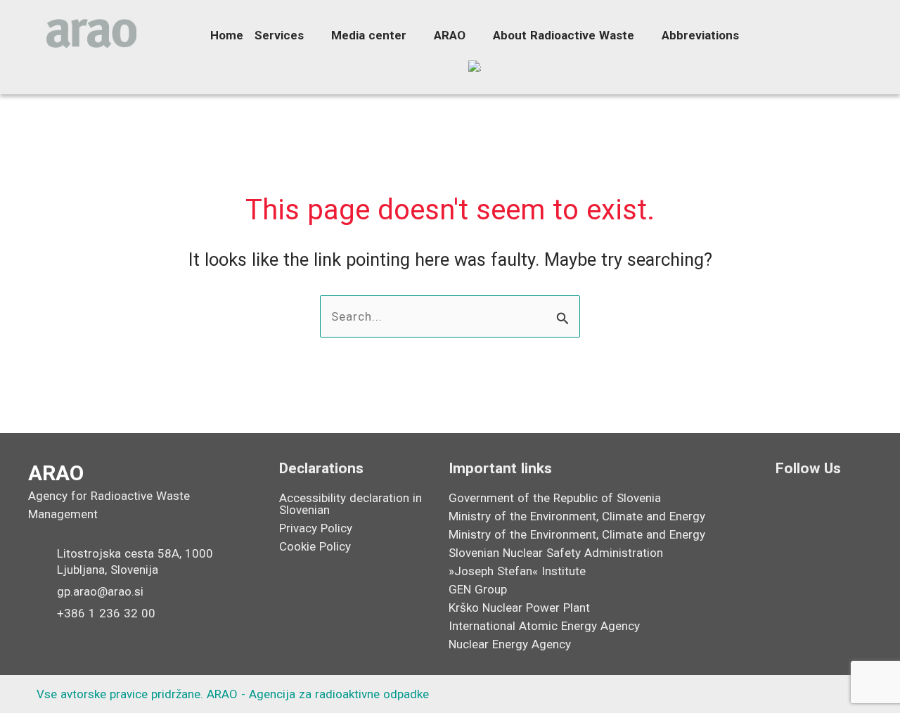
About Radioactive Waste (563, 35)
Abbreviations (700, 35)
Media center (368, 35)
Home (226, 35)
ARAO (449, 35)
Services (279, 35)
